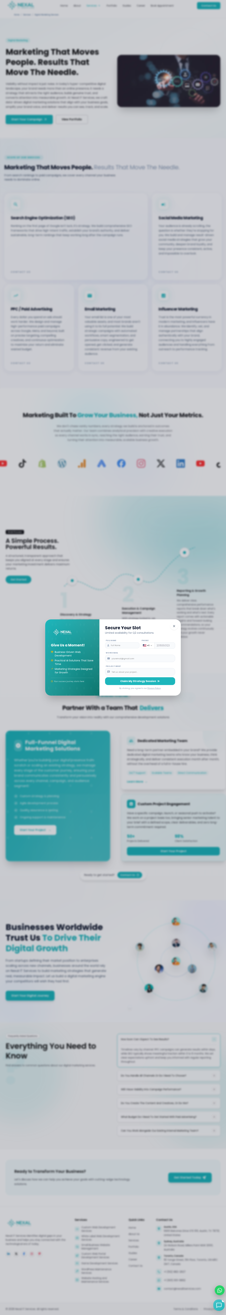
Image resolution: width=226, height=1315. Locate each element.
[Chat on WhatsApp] (220, 1290)
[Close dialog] (174, 626)
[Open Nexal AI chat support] (219, 1305)
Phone (145, 640)
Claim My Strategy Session (138, 681)
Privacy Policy (154, 688)
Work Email (112, 653)
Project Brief (113, 666)
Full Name (111, 640)
